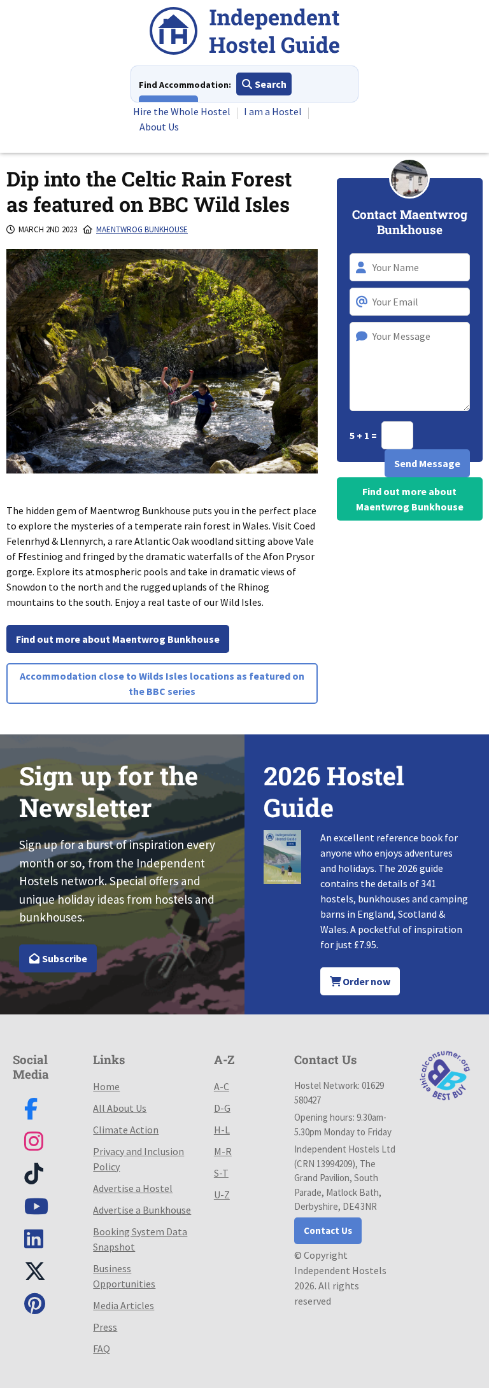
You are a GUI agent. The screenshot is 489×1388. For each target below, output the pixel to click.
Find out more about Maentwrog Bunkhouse (118, 639)
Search (270, 84)
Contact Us (328, 1230)
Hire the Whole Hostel (181, 111)
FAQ (101, 1348)
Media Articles (123, 1305)
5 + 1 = (364, 435)
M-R (223, 1151)
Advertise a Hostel (133, 1188)
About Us (159, 126)
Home (106, 1086)
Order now (365, 981)
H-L (222, 1129)
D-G (222, 1108)
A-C (221, 1086)
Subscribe (63, 958)
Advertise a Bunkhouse (142, 1209)
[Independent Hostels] (244, 32)
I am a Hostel (273, 111)
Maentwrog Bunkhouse (142, 229)
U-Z (222, 1194)
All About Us (119, 1108)
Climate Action (126, 1129)
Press (105, 1327)
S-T (221, 1173)
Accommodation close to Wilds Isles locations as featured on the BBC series (162, 683)
